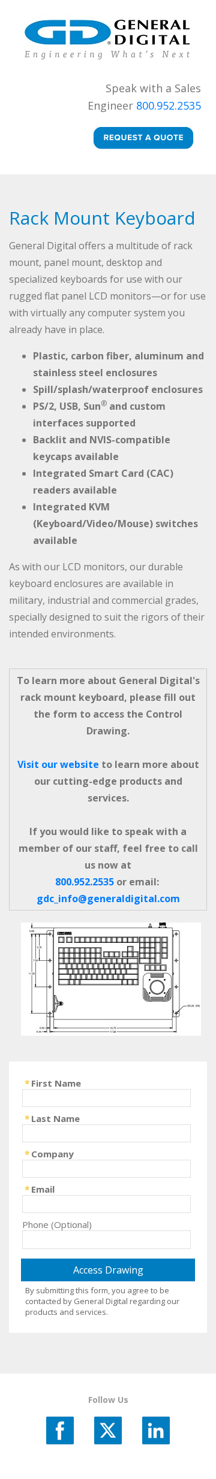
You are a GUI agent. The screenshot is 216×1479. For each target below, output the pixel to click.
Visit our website (58, 764)
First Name (56, 1082)
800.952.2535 (168, 105)
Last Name (55, 1117)
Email (43, 1188)
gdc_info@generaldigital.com (108, 898)
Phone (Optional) (57, 1223)
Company (52, 1153)
